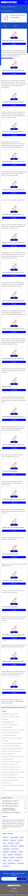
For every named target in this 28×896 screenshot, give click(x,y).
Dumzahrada (15, 848)
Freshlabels (6, 846)
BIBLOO (12, 857)
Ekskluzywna (14, 846)
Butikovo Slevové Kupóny (7, 11)
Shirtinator (5, 837)
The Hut (10, 860)
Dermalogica (20, 863)
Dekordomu (6, 866)
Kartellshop (5, 851)
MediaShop (13, 840)
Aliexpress (5, 840)
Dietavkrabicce (12, 863)
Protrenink (10, 843)
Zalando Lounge (14, 837)
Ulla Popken (13, 851)
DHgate (20, 851)
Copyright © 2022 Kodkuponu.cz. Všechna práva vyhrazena (14, 894)
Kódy (5, 25)
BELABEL (21, 846)
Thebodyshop (18, 854)
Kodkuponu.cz (4, 6)
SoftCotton (5, 857)
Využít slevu (14, 43)
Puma (4, 843)
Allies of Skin (20, 857)
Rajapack (10, 854)
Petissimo (20, 840)
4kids (4, 854)
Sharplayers (17, 860)
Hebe (4, 860)
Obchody (11, 6)
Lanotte (17, 843)
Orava (4, 863)
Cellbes (22, 837)
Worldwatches (6, 848)
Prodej (15, 25)
